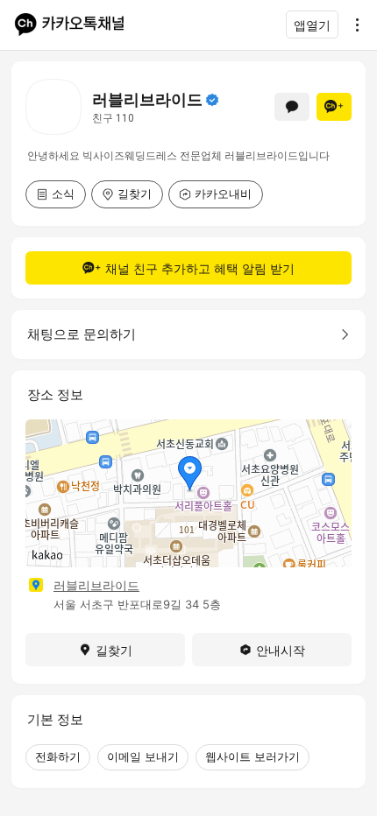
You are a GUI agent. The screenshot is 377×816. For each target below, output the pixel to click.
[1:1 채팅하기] (291, 107)
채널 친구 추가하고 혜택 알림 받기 (200, 268)
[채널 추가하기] (334, 107)
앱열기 (312, 25)
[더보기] (352, 24)
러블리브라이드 (96, 585)
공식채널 (212, 100)
